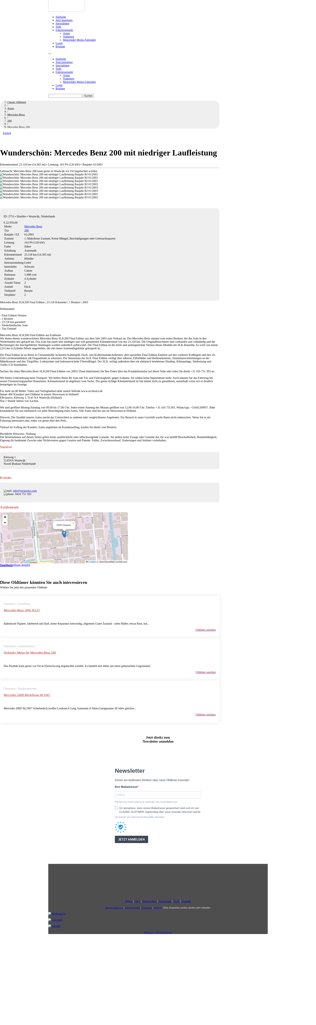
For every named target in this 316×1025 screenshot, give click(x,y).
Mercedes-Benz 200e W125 (22, 610)
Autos (66, 33)
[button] (64, 534)
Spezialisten (62, 23)
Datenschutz (149, 901)
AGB (176, 901)
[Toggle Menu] (49, 53)
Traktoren (68, 36)
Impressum (165, 901)
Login (59, 43)
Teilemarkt (146, 907)
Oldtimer (157, 907)
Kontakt (186, 901)
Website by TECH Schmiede (158, 932)
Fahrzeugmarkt (64, 30)
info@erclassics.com (25, 490)
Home (128, 901)
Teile (58, 26)
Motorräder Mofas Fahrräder (79, 39)
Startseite (61, 16)
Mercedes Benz (33, 226)
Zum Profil (6, 565)
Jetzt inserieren (64, 20)
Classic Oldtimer (16, 102)
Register (60, 46)
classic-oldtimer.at (114, 907)
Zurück (7, 133)
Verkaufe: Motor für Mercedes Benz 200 (30, 652)
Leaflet (91, 561)
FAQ (137, 901)
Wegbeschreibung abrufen (15, 564)
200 (26, 230)
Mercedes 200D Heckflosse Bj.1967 (27, 695)
